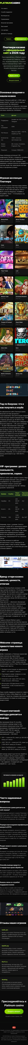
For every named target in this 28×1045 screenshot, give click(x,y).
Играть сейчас (14, 75)
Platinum (10, 3)
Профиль (8, 39)
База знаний (4, 26)
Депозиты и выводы (6, 33)
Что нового (4, 8)
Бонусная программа (7, 22)
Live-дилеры (4, 30)
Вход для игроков (14, 80)
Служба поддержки (6, 12)
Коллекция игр (5, 15)
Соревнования (5, 19)
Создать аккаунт (14, 1011)
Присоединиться (21, 39)
